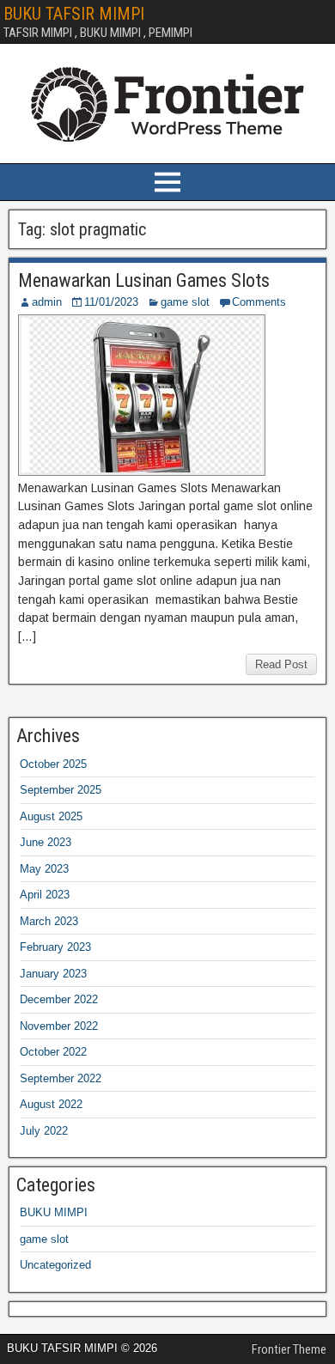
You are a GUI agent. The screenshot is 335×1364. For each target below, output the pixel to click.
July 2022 (44, 1130)
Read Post (281, 664)
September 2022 (60, 1078)
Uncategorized (55, 1264)
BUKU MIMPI (54, 1212)
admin (47, 301)
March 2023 (49, 921)
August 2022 (51, 1104)
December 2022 (59, 999)
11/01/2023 (111, 301)
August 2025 (51, 816)
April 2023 (45, 894)
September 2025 (60, 789)
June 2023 (45, 842)
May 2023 (44, 868)
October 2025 (53, 764)
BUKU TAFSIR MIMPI (73, 13)
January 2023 (53, 973)
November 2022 (59, 1026)
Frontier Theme (289, 1349)
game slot (185, 301)
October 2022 (53, 1051)
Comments (259, 301)
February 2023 (55, 947)
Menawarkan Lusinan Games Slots (144, 280)
